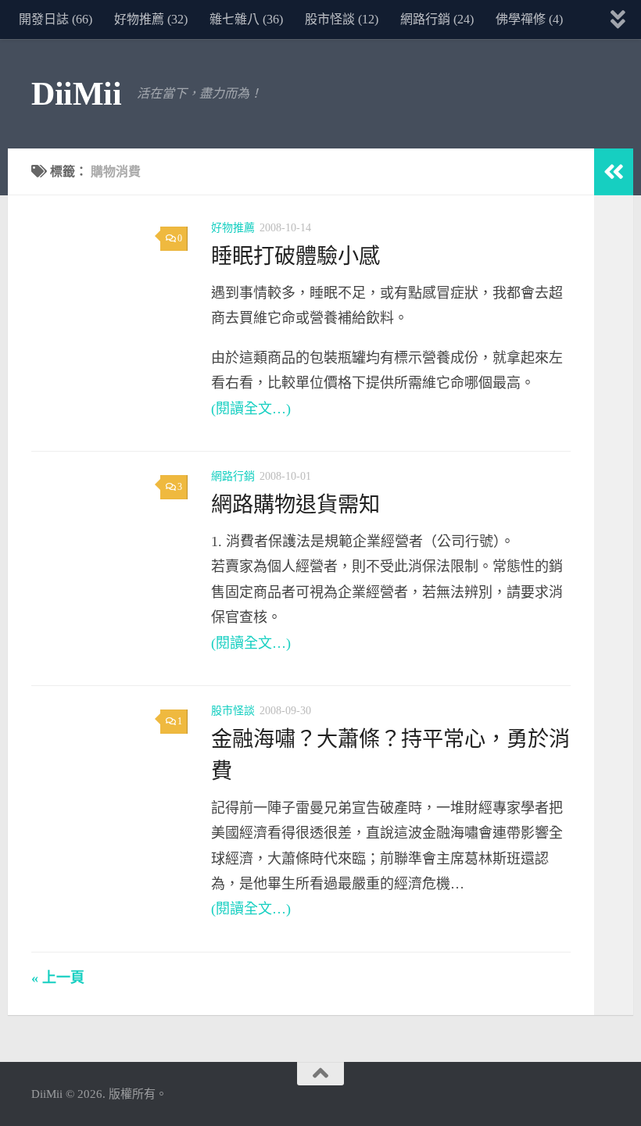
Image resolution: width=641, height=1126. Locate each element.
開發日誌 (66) (55, 19)
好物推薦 (233, 228)
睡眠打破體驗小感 (295, 256)
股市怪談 (233, 711)
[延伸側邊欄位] (613, 171)
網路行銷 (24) (437, 19)
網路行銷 (233, 476)
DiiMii (76, 94)
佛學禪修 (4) (529, 19)
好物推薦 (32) (151, 19)
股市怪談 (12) (341, 19)
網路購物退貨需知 (295, 505)
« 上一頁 (57, 977)
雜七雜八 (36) (246, 19)
